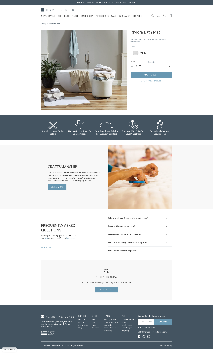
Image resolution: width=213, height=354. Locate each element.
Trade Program (127, 328)
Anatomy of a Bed (110, 319)
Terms (162, 345)
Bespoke (81, 322)
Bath (93, 322)
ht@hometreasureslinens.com (153, 332)
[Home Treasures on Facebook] (139, 336)
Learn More (57, 187)
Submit (163, 321)
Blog (80, 328)
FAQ (46, 238)
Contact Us (70, 238)
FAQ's (124, 322)
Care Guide (108, 325)
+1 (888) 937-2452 (148, 327)
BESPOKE (137, 16)
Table (94, 325)
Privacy (169, 345)
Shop (43, 24)
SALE (113, 16)
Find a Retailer (83, 325)
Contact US (106, 289)
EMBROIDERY (87, 16)
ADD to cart (151, 74)
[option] (84, 70)
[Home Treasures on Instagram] (148, 336)
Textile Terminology (111, 322)
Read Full (45, 247)
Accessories (96, 328)
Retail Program (127, 325)
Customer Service (128, 319)
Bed (93, 319)
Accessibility (108, 331)
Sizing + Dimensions (111, 328)
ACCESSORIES (102, 16)
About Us (81, 319)
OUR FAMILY (124, 16)
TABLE (75, 16)
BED (60, 16)
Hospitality (125, 331)
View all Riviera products (151, 81)
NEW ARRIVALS (48, 16)
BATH (67, 16)
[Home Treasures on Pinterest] (143, 336)
